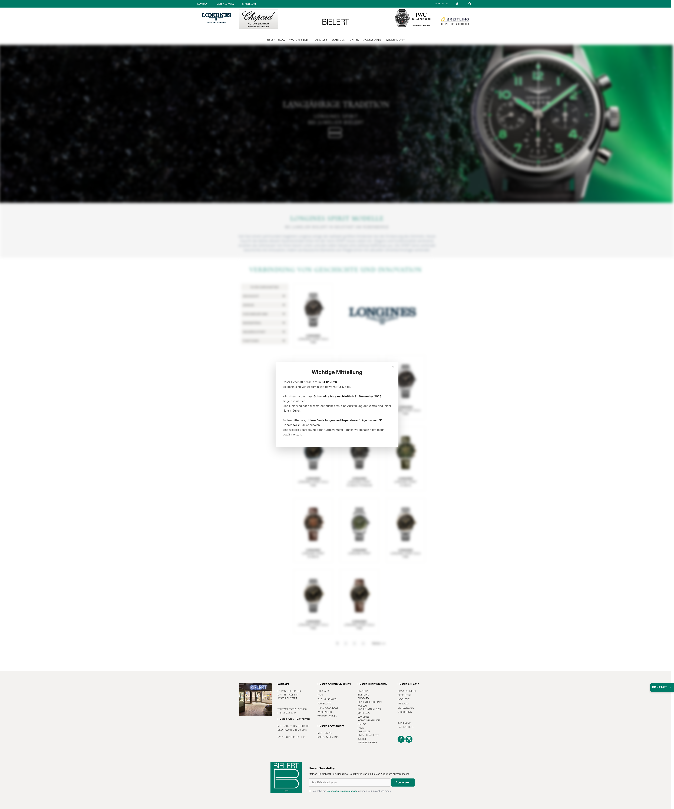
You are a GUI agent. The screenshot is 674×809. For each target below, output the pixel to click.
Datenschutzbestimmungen (342, 791)
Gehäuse (248, 305)
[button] (470, 3)
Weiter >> (379, 643)
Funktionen (251, 340)
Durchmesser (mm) (255, 313)
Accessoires (372, 40)
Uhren (354, 40)
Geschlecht (251, 296)
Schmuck (338, 40)
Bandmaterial (252, 322)
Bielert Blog (275, 40)
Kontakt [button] (659, 687)
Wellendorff (395, 40)
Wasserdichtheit (254, 331)
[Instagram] (408, 739)
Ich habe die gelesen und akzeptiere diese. (352, 791)
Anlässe (321, 40)
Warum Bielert (300, 40)
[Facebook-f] (401, 739)
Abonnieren (403, 782)
